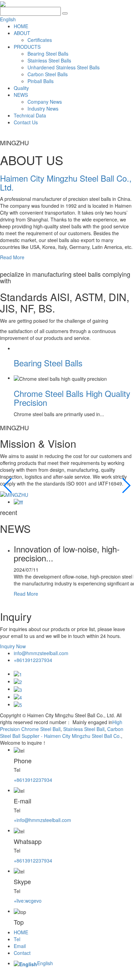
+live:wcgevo (28, 900)
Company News (44, 101)
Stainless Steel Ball (83, 729)
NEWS (21, 94)
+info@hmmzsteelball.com (42, 819)
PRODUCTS (27, 46)
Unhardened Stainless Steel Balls (63, 67)
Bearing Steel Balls (47, 53)
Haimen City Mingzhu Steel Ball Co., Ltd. (66, 182)
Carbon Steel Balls (47, 74)
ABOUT (22, 33)
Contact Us (26, 122)
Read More (12, 257)
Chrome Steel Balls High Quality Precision (72, 397)
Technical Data (30, 115)
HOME (21, 26)
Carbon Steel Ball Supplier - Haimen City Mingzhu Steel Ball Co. (61, 732)
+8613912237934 (33, 659)
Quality (21, 87)
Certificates (39, 39)
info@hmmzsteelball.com (41, 653)
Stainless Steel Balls (49, 60)
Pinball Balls (40, 81)
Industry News (42, 108)
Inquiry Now (13, 646)
